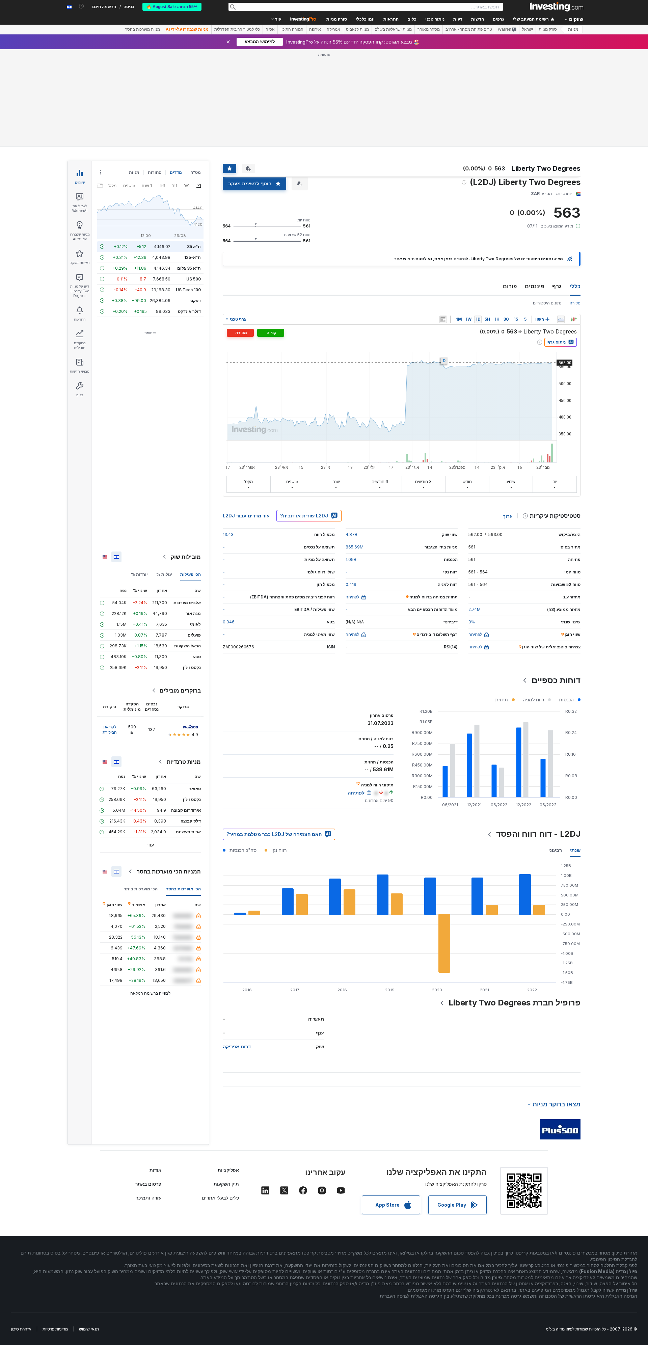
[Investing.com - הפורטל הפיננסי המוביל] (556, 6)
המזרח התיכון (291, 29)
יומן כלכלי (365, 19)
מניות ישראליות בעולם (393, 29)
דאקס (195, 300)
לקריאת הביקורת (110, 729)
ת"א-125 (192, 257)
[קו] (561, 319)
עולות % (164, 574)
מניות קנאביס (357, 29)
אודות (155, 1170)
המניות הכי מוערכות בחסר (169, 871)
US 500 (193, 278)
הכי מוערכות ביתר (141, 888)
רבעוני (555, 850)
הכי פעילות (190, 574)
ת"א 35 (194, 246)
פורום (510, 286)
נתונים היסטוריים (547, 302)
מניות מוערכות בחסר (142, 29)
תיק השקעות (226, 1184)
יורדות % (139, 574)
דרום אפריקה (237, 1046)
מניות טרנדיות (184, 761)
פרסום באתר (148, 1184)
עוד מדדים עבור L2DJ (246, 515)
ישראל (527, 29)
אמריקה (333, 29)
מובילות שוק (186, 557)
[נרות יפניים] (573, 319)
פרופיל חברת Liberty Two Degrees (514, 1002)
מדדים (176, 172)
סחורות (154, 172)
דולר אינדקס (189, 311)
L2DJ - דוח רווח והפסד (538, 834)
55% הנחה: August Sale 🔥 (171, 6)
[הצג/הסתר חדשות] (443, 319)
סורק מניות (336, 19)
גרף (557, 286)
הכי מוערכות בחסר (183, 888)
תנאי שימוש (89, 1328)
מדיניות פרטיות (55, 1328)
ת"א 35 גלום (189, 268)
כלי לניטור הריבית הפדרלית (237, 29)
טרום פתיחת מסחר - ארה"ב (469, 29)
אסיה (270, 29)
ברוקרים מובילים (180, 690)
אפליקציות (228, 1170)
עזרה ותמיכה (148, 1198)
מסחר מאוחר (428, 29)
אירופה (315, 29)
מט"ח (195, 172)
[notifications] (81, 6)
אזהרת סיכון (21, 1328)
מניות (573, 29)
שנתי (575, 850)
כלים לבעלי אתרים (220, 1198)
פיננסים (534, 286)
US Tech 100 (188, 289)
